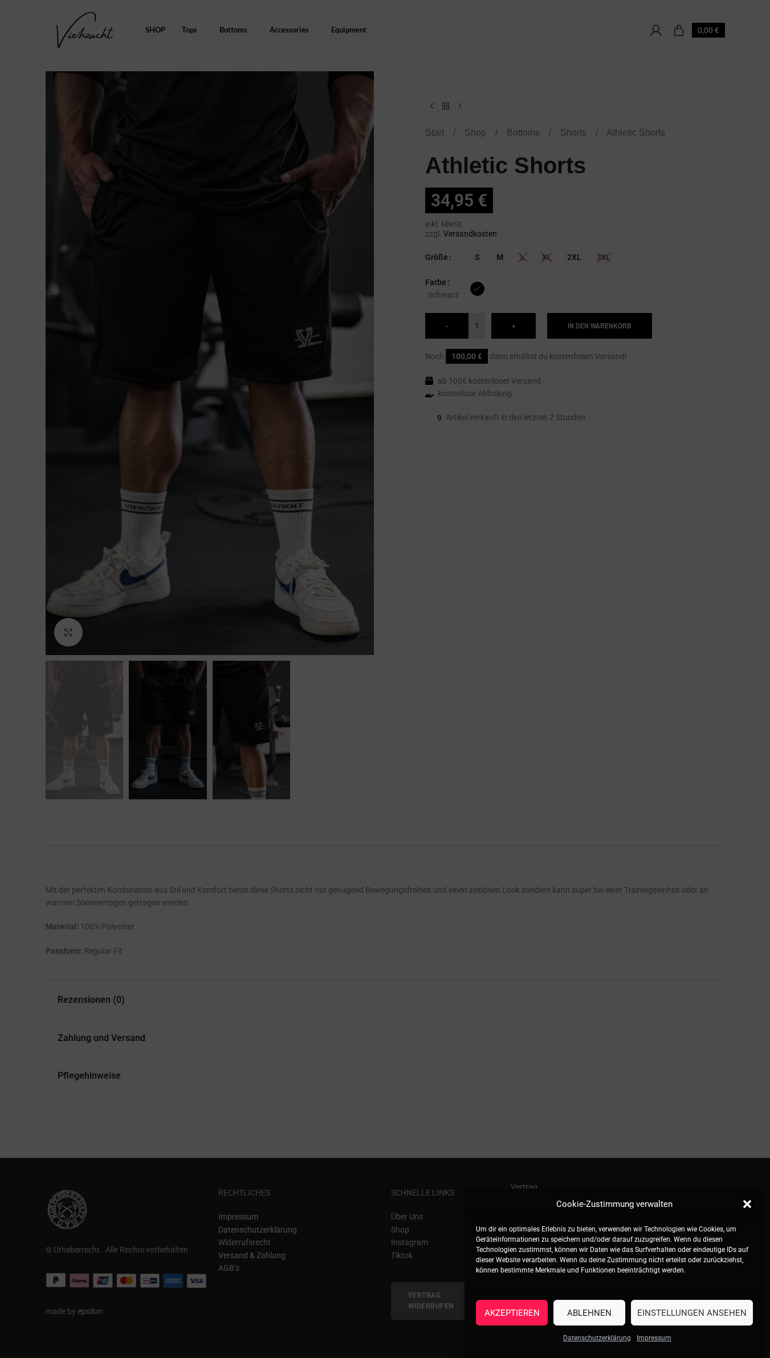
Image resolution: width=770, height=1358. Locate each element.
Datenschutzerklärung (597, 1338)
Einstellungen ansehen (692, 1312)
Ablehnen (589, 1312)
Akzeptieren (512, 1312)
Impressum (654, 1338)
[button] (747, 1204)
